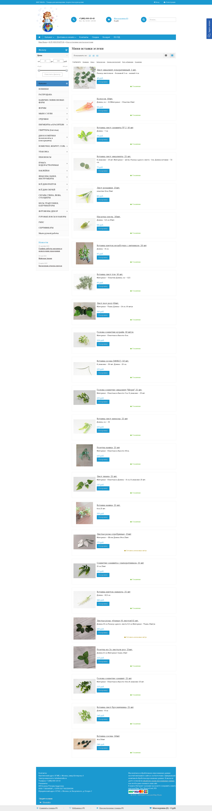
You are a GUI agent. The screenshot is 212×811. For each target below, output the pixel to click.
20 (90, 55)
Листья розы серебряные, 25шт (114, 534)
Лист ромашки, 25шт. (108, 187)
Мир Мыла (43, 42)
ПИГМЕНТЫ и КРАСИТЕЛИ (51, 124)
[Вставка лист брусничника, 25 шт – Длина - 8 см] (84, 715)
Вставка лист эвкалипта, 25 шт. (114, 156)
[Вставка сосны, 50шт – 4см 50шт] (84, 744)
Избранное (77, 808)
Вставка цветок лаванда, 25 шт (113, 591)
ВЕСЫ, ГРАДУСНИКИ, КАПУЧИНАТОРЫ (48, 204)
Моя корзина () (121, 18)
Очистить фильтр (52, 74)
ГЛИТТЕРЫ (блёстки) (49, 130)
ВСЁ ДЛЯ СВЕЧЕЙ (47, 190)
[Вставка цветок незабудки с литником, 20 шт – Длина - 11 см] (84, 253)
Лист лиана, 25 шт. (107, 476)
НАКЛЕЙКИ (44, 170)
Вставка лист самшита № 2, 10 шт (115, 127)
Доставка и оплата (65, 37)
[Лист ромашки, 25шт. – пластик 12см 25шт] (84, 195)
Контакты (83, 37)
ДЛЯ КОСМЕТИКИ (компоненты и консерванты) (47, 138)
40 (94, 55)
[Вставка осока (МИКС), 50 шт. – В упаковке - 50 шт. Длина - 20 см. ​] (84, 368)
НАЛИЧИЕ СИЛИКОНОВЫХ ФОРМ (51, 101)
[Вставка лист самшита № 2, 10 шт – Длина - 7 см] (84, 135)
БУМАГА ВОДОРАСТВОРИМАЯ (49, 163)
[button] (209, 28)
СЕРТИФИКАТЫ (46, 228)
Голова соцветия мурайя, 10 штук (115, 332)
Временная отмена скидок (50, 266)
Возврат (106, 37)
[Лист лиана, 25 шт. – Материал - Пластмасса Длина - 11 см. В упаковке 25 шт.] (84, 484)
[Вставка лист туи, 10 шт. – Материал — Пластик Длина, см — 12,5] (84, 282)
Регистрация (170, 2)
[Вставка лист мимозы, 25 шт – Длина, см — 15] (84, 426)
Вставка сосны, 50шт (108, 736)
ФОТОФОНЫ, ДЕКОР (48, 211)
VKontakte (47, 802)
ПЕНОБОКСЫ (45, 157)
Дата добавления (127, 62)
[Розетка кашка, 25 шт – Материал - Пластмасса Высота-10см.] (84, 455)
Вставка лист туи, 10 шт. (110, 274)
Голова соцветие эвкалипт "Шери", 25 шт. (119, 389)
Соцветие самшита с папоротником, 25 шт (120, 562)
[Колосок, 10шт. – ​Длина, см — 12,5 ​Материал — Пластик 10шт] (84, 106)
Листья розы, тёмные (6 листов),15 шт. (118, 620)
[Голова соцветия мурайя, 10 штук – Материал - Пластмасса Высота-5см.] (84, 340)
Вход (157, 2)
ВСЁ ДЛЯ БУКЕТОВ (56, 42)
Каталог (48, 37)
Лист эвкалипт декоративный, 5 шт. (116, 69)
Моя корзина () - (164, 808)
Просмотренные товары (110, 808)
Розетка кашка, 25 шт (108, 447)
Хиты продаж (101, 62)
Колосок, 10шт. (105, 98)
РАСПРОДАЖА (45, 94)
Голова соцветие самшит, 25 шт (114, 678)
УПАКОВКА (44, 151)
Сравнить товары (47, 808)
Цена (92, 62)
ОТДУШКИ (43, 119)
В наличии (138, 62)
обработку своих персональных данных (158, 781)
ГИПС (41, 222)
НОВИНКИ (44, 89)
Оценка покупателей (113, 62)
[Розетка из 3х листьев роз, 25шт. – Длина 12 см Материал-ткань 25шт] (84, 657)
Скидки (95, 37)
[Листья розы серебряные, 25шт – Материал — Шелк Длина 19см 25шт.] (84, 542)
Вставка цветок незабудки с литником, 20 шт (122, 245)
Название (86, 62)
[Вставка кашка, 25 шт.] (84, 513)
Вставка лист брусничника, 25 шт (115, 707)
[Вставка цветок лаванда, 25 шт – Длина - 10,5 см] (84, 599)
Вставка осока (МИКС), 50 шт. (113, 360)
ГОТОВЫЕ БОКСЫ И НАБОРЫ (52, 217)
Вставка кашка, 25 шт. (108, 505)
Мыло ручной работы (49, 233)
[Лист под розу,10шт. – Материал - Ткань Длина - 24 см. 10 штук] (84, 311)
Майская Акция (45, 258)
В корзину (103, 82)
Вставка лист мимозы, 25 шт (112, 418)
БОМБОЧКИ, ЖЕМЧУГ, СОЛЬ (52, 146)
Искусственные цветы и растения (79, 42)
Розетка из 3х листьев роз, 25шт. (115, 649)
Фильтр (42, 50)
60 (97, 55)
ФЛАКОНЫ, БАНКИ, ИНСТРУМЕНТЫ (47, 177)
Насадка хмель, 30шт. (108, 216)
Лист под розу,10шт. (108, 303)
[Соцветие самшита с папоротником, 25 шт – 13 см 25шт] (84, 570)
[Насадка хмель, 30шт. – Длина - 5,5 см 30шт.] (84, 224)
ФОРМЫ (42, 108)
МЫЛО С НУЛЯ (45, 113)
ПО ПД (117, 37)
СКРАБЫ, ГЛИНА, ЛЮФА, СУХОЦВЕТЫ (50, 196)
